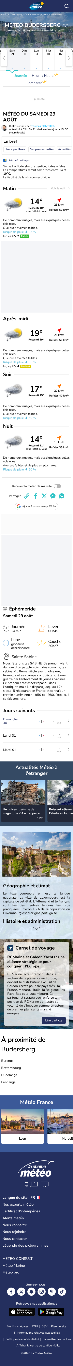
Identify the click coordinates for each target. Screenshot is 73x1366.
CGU (35, 1326)
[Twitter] (21, 1292)
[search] (66, 6)
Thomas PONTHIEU (43, 126)
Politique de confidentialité (22, 1339)
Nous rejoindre (14, 1231)
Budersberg (56, 14)
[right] (69, 58)
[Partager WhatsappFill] (61, 496)
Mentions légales (17, 1326)
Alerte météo (13, 1218)
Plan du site (58, 1326)
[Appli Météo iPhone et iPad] (22, 1312)
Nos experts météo (18, 1204)
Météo (4, 14)
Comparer (34, 83)
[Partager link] (26, 496)
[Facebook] (11, 1292)
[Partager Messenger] (53, 496)
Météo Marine (13, 1265)
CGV (44, 1326)
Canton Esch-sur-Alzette (36, 14)
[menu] (6, 6)
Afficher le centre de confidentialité (38, 1345)
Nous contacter (14, 1238)
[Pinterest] (52, 1292)
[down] (36, 929)
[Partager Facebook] (35, 496)
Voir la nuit (58, 188)
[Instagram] (42, 1292)
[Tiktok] (62, 1292)
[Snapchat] (31, 1292)
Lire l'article (53, 1020)
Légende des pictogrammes (25, 1245)
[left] (4, 58)
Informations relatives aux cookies (38, 1333)
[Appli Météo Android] (51, 1312)
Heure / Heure (43, 75)
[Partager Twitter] (44, 496)
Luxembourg (16, 14)
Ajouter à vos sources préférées (39, 506)
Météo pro (10, 1272)
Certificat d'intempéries (21, 1211)
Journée (21, 75)
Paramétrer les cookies (57, 1339)
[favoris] (65, 25)
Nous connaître (14, 1225)
